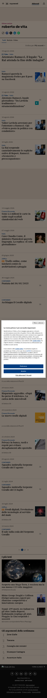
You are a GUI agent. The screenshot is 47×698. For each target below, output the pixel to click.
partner (28, 351)
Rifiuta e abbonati (38, 323)
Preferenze (23, 366)
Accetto (23, 371)
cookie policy (37, 340)
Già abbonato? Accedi (23, 375)
